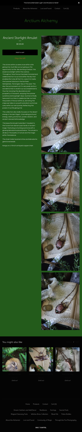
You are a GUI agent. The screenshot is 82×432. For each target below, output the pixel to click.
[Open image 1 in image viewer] (60, 64)
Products (16, 8)
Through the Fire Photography (65, 420)
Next (77, 342)
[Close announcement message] (78, 2)
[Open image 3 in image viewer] (60, 183)
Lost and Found (45, 8)
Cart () (66, 8)
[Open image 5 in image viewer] (60, 301)
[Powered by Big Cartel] (41, 427)
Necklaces (43, 410)
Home (28, 404)
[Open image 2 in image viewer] (60, 124)
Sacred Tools (63, 410)
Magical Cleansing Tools (19, 414)
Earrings (53, 410)
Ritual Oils (54, 414)
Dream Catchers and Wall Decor (25, 410)
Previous (69, 342)
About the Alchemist (30, 8)
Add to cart (20, 52)
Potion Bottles (66, 414)
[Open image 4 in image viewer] (60, 242)
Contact (57, 8)
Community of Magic (44, 420)
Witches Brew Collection (39, 414)
